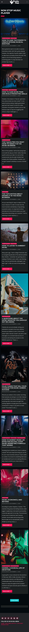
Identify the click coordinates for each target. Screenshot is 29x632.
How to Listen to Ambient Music (13, 246)
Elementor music (6, 38)
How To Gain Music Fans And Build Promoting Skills (14, 93)
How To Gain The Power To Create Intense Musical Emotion (14, 42)
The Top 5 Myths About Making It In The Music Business (12, 195)
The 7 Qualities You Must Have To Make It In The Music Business (13, 144)
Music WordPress (12, 89)
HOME (2, 623)
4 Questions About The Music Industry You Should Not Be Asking (14, 320)
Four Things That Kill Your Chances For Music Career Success (14, 388)
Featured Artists (10, 623)
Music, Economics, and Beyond (12, 500)
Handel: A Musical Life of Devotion (13, 569)
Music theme (13, 38)
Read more (7, 65)
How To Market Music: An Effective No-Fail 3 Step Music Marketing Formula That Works (13, 442)
